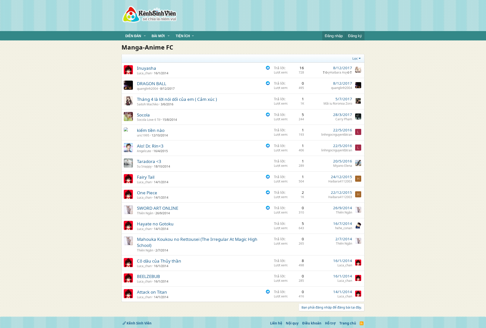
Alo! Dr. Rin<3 (150, 146)
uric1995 (143, 135)
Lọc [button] (355, 58)
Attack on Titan (152, 292)
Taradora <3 (149, 161)
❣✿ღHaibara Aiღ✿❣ (337, 72)
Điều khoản (311, 323)
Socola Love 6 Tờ (148, 120)
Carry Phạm (343, 119)
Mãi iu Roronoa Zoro (337, 103)
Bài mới (158, 36)
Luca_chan (144, 73)
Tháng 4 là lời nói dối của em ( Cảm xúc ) (177, 99)
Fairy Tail (145, 177)
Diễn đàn (133, 36)
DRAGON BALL (151, 83)
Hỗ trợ (330, 323)
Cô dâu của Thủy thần (159, 261)
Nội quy (292, 323)
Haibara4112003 (340, 181)
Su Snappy (144, 166)
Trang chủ (347, 323)
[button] (144, 36)
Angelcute (144, 151)
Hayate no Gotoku (155, 224)
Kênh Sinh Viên (139, 323)
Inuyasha (146, 68)
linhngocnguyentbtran (336, 134)
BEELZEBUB (148, 276)
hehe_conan (343, 228)
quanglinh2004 (147, 88)
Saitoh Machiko (147, 104)
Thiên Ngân (145, 213)
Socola (143, 115)
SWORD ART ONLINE (157, 208)
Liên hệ (276, 323)
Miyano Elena (342, 165)
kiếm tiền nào (151, 130)
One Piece (147, 193)
